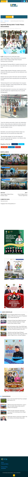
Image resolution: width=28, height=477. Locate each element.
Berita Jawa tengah (6, 155)
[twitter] (24, 1)
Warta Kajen (19, 28)
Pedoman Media (4, 463)
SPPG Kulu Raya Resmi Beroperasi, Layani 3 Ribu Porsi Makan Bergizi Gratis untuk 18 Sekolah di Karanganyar (16, 406)
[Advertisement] (14, 436)
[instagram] (26, 1)
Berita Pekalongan (5, 167)
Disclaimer (3, 468)
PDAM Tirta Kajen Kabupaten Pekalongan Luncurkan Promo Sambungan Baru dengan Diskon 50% (16, 412)
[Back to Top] (14, 475)
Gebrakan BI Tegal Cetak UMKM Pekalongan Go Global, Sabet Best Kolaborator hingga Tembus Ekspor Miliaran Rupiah (16, 322)
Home (2, 16)
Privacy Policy (4, 466)
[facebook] (22, 1)
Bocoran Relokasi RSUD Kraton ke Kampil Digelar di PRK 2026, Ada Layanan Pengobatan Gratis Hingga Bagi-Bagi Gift (13, 185)
